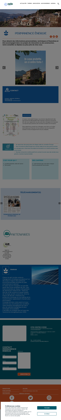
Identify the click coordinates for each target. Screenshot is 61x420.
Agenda (53, 3)
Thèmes (29, 3)
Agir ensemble (45, 3)
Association (36, 3)
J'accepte (47, 407)
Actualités (23, 3)
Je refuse (46, 413)
